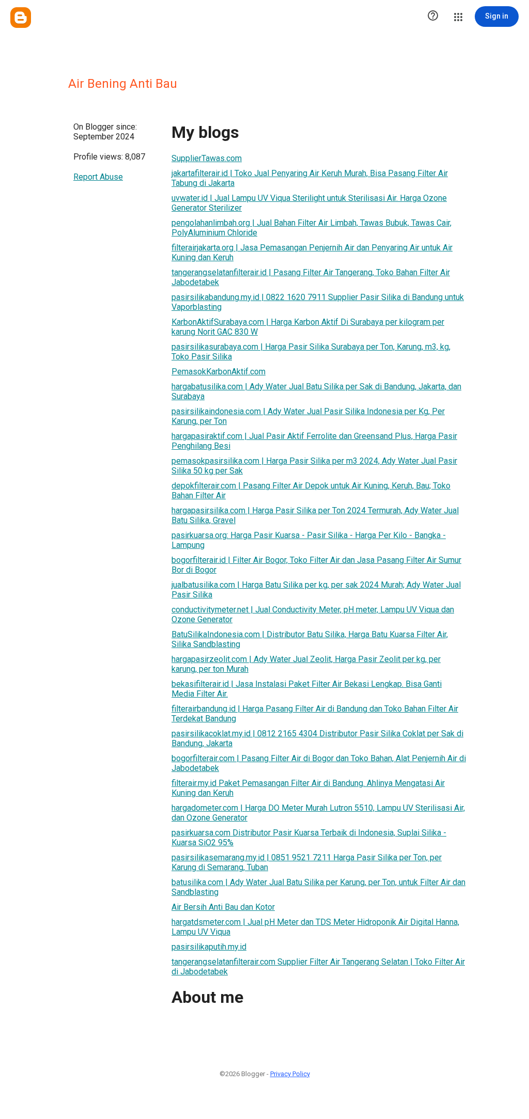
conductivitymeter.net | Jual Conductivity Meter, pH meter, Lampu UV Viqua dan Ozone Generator (313, 614)
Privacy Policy (290, 1074)
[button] (433, 16)
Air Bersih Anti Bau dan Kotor (223, 907)
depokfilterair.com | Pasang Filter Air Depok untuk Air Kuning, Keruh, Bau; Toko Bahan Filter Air (311, 490)
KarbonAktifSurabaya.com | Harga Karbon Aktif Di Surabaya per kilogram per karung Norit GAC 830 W (308, 327)
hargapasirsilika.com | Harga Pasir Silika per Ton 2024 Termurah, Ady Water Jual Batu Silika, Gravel (315, 515)
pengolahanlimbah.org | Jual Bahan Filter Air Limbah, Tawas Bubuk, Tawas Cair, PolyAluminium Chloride (312, 228)
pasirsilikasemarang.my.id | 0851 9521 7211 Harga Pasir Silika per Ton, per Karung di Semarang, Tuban (307, 862)
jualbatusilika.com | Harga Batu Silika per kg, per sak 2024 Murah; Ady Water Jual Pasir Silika (316, 590)
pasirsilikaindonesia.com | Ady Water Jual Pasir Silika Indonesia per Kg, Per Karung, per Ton (308, 416)
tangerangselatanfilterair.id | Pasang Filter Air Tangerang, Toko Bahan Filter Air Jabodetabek (311, 277)
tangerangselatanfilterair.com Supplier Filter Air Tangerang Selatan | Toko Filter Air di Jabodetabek (318, 966)
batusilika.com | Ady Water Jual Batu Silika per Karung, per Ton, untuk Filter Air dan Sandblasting (318, 887)
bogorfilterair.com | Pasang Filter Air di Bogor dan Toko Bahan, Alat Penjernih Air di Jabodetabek (319, 763)
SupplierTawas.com (207, 158)
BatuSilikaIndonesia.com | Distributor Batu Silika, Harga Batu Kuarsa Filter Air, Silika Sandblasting (310, 639)
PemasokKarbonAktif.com (219, 371)
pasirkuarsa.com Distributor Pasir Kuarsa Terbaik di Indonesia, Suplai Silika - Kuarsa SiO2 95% (309, 837)
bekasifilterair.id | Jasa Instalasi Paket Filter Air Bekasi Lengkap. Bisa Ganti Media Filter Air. (307, 689)
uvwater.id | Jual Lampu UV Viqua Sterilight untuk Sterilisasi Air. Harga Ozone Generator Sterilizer (309, 203)
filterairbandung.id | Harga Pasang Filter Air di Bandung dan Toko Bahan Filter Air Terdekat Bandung (315, 713)
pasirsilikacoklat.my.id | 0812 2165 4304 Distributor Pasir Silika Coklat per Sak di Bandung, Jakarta (317, 738)
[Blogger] (20, 17)
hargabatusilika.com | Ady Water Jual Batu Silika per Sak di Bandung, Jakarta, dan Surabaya (316, 391)
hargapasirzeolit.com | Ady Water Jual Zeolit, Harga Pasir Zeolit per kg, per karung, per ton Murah (306, 664)
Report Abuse (98, 177)
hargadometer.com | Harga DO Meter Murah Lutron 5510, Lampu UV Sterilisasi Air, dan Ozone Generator (318, 813)
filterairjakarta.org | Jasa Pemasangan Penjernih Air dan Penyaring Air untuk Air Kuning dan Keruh (312, 252)
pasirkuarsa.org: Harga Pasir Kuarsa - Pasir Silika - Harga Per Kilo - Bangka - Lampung (309, 540)
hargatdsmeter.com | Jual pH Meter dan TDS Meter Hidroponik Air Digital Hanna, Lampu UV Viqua (315, 927)
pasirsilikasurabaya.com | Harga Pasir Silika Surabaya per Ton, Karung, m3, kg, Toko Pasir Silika (311, 351)
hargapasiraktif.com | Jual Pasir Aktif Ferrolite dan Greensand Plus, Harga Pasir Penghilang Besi (314, 441)
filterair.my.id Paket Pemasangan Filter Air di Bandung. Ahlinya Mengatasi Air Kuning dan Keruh (308, 788)
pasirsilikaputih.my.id (209, 947)
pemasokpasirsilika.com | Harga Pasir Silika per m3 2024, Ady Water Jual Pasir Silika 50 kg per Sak (314, 466)
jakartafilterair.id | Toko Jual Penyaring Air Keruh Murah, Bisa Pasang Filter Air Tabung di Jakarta (310, 178)
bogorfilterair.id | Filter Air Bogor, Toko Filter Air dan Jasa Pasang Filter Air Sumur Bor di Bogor (316, 565)
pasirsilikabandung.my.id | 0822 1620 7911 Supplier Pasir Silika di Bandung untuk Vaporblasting (318, 302)
